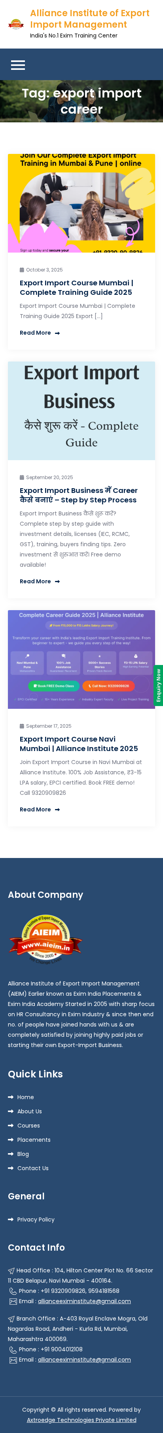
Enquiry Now (158, 685)
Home (25, 1097)
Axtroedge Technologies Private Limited (81, 1420)
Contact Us (33, 1168)
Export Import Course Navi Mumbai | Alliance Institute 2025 (79, 743)
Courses (28, 1126)
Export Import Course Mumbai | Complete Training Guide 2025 (76, 287)
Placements (34, 1140)
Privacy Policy (36, 1219)
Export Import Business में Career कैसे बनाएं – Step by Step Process (79, 494)
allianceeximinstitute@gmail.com (84, 1301)
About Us (29, 1111)
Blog (23, 1154)
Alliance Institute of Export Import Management (90, 19)
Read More (35, 333)
